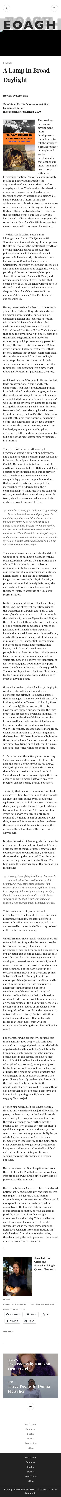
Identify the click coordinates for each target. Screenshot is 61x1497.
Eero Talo (10, 1304)
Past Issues (30, 1424)
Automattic (30, 1493)
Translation (31, 1443)
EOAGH (6, 1299)
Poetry (30, 1433)
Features (30, 1429)
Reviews (7, 63)
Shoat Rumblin (45, 1304)
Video (31, 1448)
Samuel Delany (26, 1304)
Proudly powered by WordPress (20, 1489)
